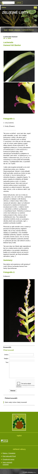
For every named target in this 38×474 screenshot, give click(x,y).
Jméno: (6, 354)
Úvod (5, 30)
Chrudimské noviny (8, 459)
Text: (7, 362)
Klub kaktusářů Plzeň (9, 456)
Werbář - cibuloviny (14, 30)
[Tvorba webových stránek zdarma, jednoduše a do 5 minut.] (35, 472)
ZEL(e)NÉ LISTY (15, 12)
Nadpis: (6, 358)
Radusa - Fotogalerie (9, 453)
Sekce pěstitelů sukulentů (7, 463)
